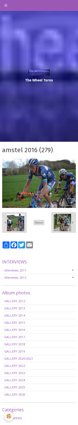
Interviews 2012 (15, 277)
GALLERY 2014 (14, 315)
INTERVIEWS (13, 418)
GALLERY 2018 (14, 344)
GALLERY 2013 (14, 308)
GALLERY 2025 (14, 387)
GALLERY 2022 (14, 366)
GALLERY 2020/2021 (18, 358)
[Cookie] (9, 416)
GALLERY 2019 (14, 351)
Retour (39, 222)
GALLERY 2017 (14, 337)
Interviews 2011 (15, 270)
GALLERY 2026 (14, 394)
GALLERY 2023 (14, 373)
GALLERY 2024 (14, 380)
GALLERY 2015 (14, 322)
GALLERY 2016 (14, 330)
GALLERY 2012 (14, 301)
